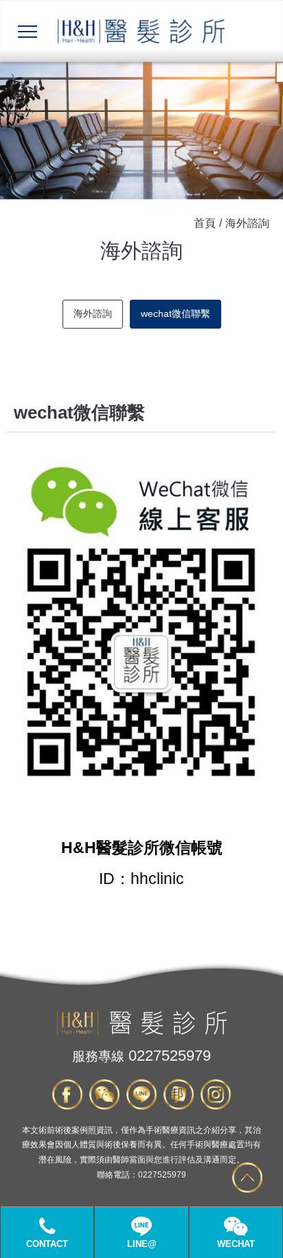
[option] (141, 130)
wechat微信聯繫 (175, 313)
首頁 (205, 223)
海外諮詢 (92, 313)
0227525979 (141, 1055)
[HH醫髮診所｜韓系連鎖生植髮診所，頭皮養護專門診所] (142, 1031)
